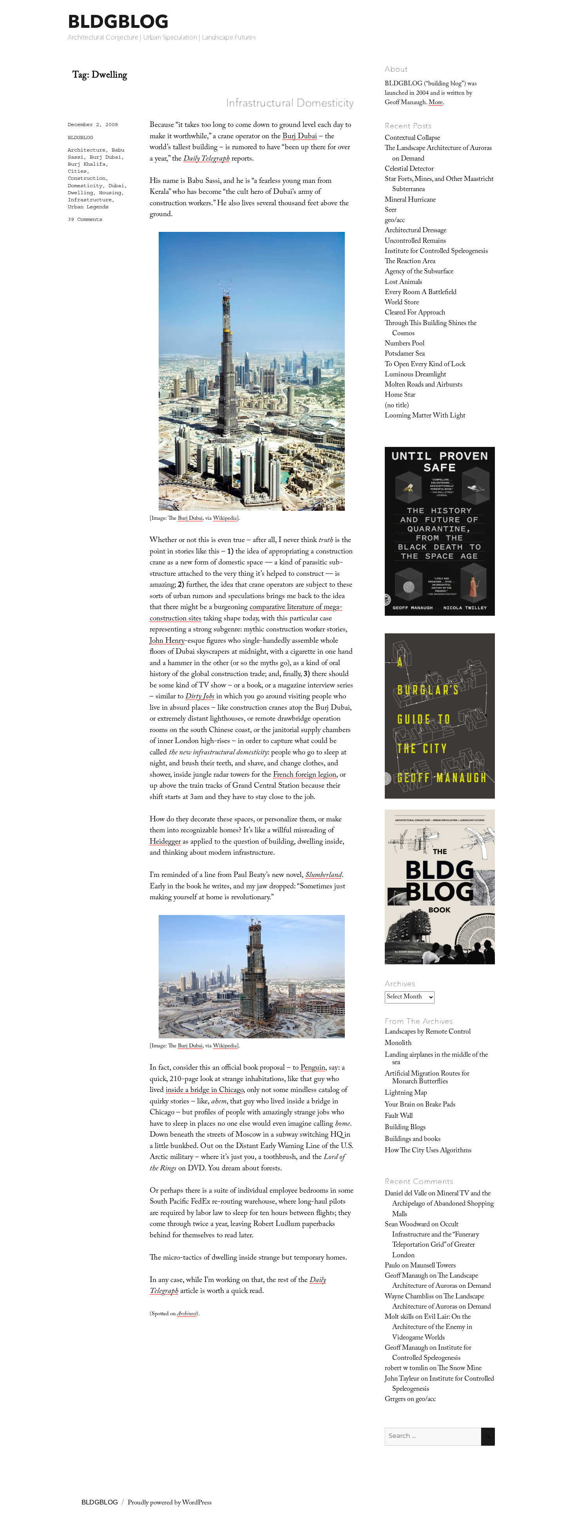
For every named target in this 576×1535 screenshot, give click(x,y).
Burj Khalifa (86, 164)
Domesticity (85, 186)
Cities (77, 171)
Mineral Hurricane (410, 200)
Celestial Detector (409, 169)
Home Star (400, 395)
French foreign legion (304, 775)
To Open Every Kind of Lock (425, 365)
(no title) (397, 406)
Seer (391, 211)
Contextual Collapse (412, 139)
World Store (402, 303)
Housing (110, 193)
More (436, 103)
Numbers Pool (404, 344)
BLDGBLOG (118, 21)
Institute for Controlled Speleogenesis (436, 252)
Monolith (398, 1044)
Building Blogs (405, 1128)
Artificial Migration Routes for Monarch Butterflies (427, 1078)
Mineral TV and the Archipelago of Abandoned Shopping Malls (443, 1204)
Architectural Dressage (415, 231)
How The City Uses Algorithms (428, 1151)
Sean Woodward (407, 1225)
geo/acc (395, 221)
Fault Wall (399, 1117)
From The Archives (419, 1021)
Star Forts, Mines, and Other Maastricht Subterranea (439, 185)
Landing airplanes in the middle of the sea (436, 1059)
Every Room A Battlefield (420, 293)
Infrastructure (90, 200)
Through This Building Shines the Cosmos (430, 329)
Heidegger (165, 842)
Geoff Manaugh (406, 1276)
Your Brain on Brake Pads (420, 1105)
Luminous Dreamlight (415, 375)
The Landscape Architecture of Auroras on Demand (438, 154)
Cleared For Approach (415, 313)
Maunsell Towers (433, 1266)
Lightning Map (406, 1093)
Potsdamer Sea (405, 354)
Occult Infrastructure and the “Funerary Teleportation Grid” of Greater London (435, 1240)
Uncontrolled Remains (415, 242)
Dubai (116, 186)
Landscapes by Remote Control (428, 1032)
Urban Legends (88, 207)
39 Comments (85, 219)
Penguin (313, 1068)
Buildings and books (412, 1140)
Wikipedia (225, 519)
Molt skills (399, 1317)
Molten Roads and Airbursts (423, 385)
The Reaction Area (410, 262)
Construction (86, 178)
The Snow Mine (460, 1369)
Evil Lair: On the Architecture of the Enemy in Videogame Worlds (432, 1328)
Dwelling (80, 193)
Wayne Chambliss (409, 1297)
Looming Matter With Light (425, 416)
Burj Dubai (300, 137)
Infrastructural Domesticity (290, 102)
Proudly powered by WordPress (170, 1503)
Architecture (86, 150)
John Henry (167, 641)
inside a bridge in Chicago (204, 1091)
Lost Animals (403, 283)
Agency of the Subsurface (419, 272)
